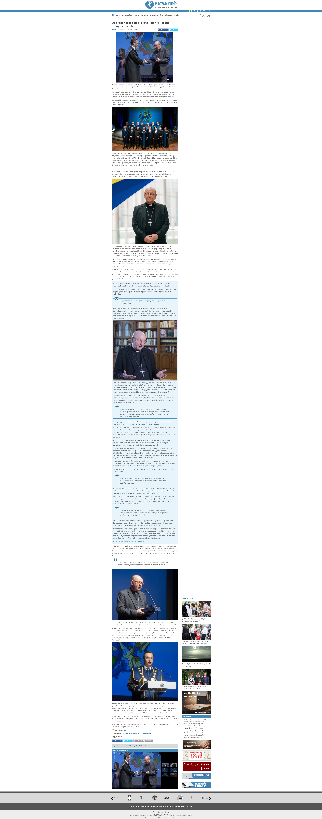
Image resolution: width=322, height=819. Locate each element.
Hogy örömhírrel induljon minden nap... (193, 696)
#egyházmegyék (131, 746)
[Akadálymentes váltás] (189, 11)
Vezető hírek (188, 598)
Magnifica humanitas (190, 733)
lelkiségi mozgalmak (197, 724)
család (202, 730)
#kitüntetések (143, 746)
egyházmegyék (198, 735)
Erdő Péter (205, 719)
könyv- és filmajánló (190, 719)
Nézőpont (168, 15)
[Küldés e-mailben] (137, 741)
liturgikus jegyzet (189, 721)
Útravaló (200, 733)
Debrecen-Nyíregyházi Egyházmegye (137, 733)
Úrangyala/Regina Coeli (191, 731)
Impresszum (147, 817)
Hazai (118, 15)
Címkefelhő (187, 716)
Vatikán (201, 726)
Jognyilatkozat (161, 817)
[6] (144, 82)
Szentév (186, 728)
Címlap (132, 806)
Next (210, 798)
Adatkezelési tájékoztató (172, 817)
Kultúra (177, 15)
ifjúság (199, 719)
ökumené (187, 726)
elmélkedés (195, 726)
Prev (112, 798)
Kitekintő (144, 15)
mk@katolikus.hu (175, 815)
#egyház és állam (119, 746)
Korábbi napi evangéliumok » (202, 712)
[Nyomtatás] (148, 741)
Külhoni (136, 15)
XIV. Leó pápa (127, 15)
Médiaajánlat (154, 817)
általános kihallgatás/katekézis (193, 737)
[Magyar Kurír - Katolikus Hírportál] (161, 8)
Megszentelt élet (156, 15)
